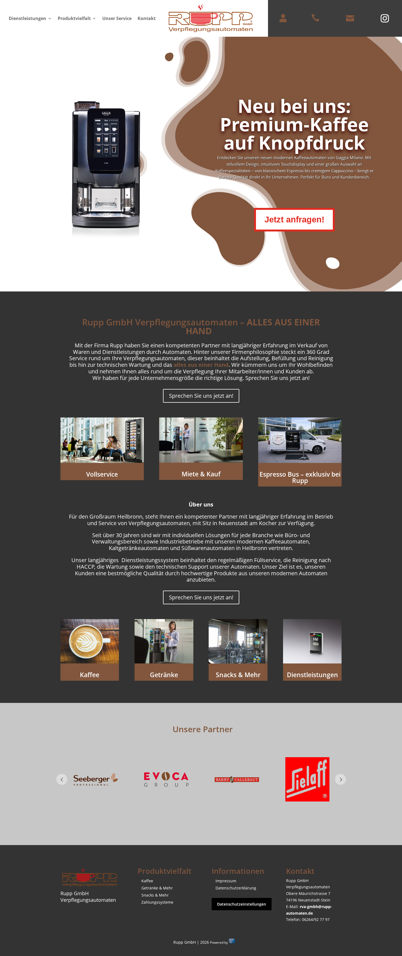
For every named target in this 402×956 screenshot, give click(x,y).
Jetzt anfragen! (294, 219)
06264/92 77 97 (316, 919)
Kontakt (147, 18)
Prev (61, 779)
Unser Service (117, 18)
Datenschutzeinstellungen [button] (241, 904)
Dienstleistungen (27, 18)
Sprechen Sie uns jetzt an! (201, 395)
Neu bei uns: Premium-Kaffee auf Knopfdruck (294, 124)
